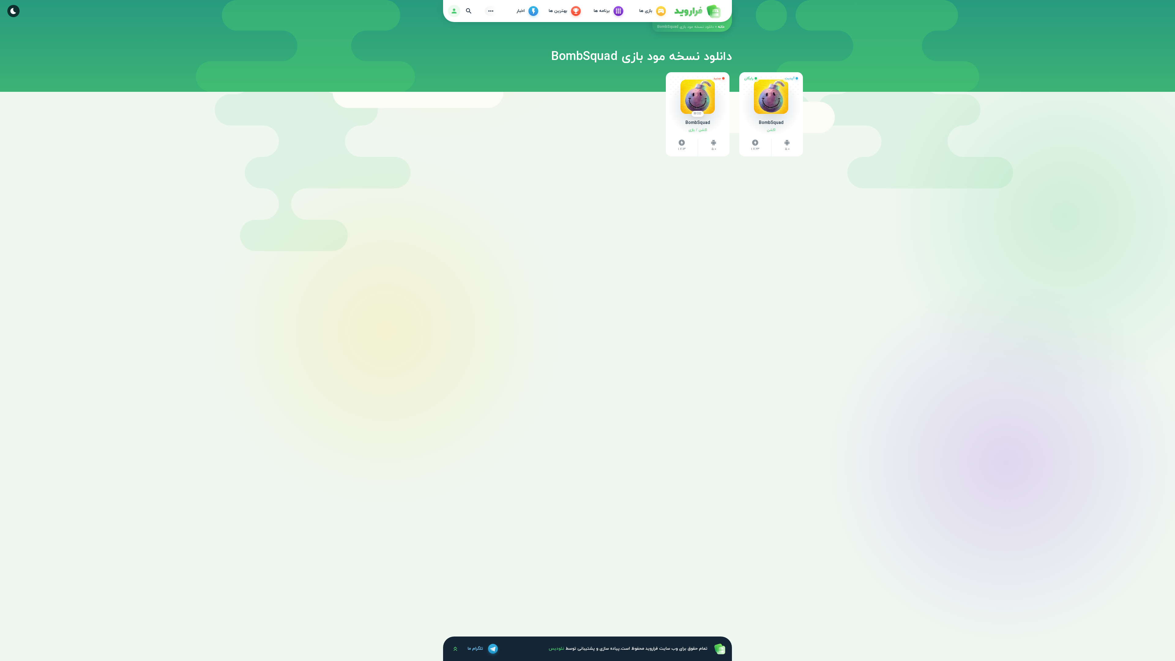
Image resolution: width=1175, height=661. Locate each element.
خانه (721, 26)
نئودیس (556, 649)
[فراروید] (697, 11)
